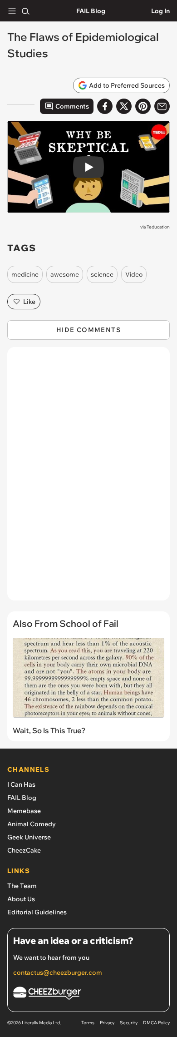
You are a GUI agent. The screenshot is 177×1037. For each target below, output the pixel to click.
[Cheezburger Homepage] (88, 994)
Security (129, 1023)
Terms (87, 1023)
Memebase (24, 811)
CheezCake (24, 850)
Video (134, 274)
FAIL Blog (90, 11)
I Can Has (21, 784)
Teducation (158, 227)
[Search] (25, 11)
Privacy (107, 1023)
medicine (25, 274)
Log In (160, 11)
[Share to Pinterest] (143, 106)
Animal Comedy (31, 824)
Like (29, 302)
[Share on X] (124, 106)
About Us (21, 899)
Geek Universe (29, 837)
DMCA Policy (156, 1023)
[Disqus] (88, 478)
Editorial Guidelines (37, 912)
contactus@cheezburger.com (57, 972)
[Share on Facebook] (105, 106)
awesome (64, 274)
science (102, 274)
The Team (22, 886)
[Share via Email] (162, 106)
